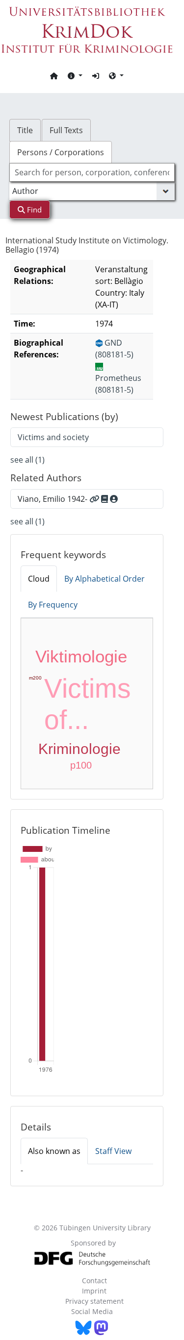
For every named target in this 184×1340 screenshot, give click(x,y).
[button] (75, 75)
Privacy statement (94, 1301)
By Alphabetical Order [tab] (104, 578)
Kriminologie (79, 749)
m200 (35, 678)
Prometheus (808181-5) (118, 384)
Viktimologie (81, 656)
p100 (81, 765)
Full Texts (66, 130)
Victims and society (53, 437)
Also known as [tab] (54, 1151)
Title (25, 130)
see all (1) (27, 459)
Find (33, 209)
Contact (94, 1280)
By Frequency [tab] (53, 604)
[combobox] (92, 172)
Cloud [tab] (39, 578)
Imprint (94, 1290)
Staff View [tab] (113, 1151)
